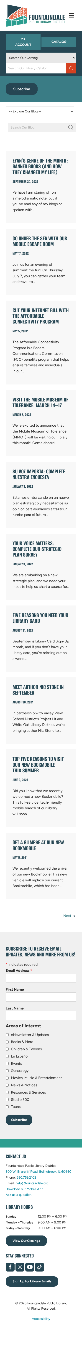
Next (67, 916)
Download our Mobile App (25, 1189)
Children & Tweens (26, 1049)
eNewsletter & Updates (30, 1035)
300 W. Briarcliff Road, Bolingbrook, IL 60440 (38, 1172)
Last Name (15, 1008)
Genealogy (19, 1070)
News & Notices (24, 1085)
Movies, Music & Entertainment (36, 1078)
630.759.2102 (26, 1177)
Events (16, 1063)
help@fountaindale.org (31, 1183)
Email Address (19, 970)
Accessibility (41, 1318)
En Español (19, 1056)
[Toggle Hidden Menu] (71, 16)
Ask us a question (18, 1195)
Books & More (22, 1042)
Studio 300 (20, 1099)
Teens (15, 1106)
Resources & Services (28, 1092)
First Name (15, 989)
